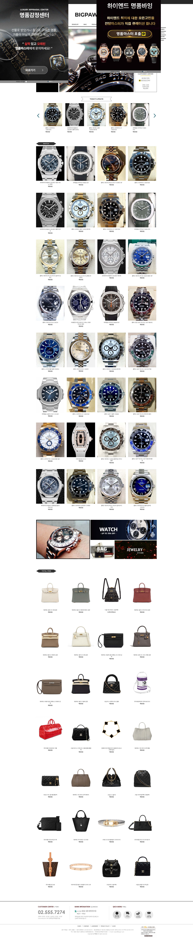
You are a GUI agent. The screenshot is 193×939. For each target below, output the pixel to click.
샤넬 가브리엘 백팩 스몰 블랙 (142, 794)
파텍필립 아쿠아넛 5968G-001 (81, 182)
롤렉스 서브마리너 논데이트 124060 (81, 505)
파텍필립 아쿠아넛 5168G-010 (142, 229)
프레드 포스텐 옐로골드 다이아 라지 (111, 839)
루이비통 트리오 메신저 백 (50, 839)
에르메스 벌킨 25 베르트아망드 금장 (81, 610)
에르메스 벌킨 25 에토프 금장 (50, 655)
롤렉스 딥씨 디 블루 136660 (111, 414)
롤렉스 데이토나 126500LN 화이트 (111, 369)
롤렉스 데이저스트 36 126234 (50, 322)
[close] (50, 81)
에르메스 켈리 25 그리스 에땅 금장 (142, 655)
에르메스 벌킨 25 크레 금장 (50, 610)
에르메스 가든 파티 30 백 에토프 (81, 794)
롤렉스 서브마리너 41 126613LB (81, 414)
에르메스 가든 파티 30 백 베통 (142, 748)
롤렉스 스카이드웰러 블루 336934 (50, 369)
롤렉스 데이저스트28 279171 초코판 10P (111, 182)
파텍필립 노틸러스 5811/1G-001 (50, 414)
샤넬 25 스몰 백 (111, 794)
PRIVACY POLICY (105, 926)
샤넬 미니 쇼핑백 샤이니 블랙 (111, 701)
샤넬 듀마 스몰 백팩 (111, 884)
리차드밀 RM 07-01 (81, 459)
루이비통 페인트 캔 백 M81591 (142, 701)
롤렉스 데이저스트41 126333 (80, 369)
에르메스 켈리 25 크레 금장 (81, 655)
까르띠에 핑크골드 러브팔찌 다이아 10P (81, 884)
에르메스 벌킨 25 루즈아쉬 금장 (142, 610)
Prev (38, 116)
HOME (79, 926)
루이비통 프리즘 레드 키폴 (50, 748)
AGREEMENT (95, 926)
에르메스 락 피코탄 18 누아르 (80, 839)
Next (155, 116)
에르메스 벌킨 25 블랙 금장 (81, 701)
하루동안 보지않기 (20, 81)
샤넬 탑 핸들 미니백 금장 (142, 884)
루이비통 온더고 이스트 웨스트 (142, 839)
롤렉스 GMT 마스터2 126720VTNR (142, 369)
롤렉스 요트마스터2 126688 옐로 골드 (50, 459)
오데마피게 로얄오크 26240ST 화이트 (111, 275)
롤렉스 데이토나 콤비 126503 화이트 (81, 229)
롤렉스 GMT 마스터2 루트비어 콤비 (142, 414)
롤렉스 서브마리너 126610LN (142, 182)
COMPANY (86, 926)
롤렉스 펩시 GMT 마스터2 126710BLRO (142, 322)
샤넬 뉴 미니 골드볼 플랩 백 (50, 794)
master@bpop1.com (119, 931)
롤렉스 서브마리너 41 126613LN (111, 229)
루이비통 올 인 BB (50, 884)
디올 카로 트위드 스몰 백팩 (111, 610)
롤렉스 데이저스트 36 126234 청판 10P (142, 275)
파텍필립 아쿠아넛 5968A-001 (111, 322)
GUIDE (114, 926)
